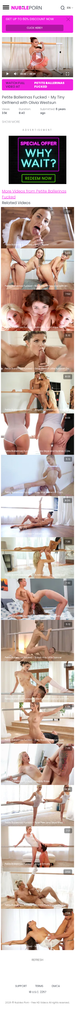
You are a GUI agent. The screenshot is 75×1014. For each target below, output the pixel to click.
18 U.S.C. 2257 (37, 992)
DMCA (56, 986)
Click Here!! (34, 28)
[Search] (62, 7)
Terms (39, 986)
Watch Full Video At (35, 85)
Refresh (37, 960)
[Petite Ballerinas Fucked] (37, 182)
